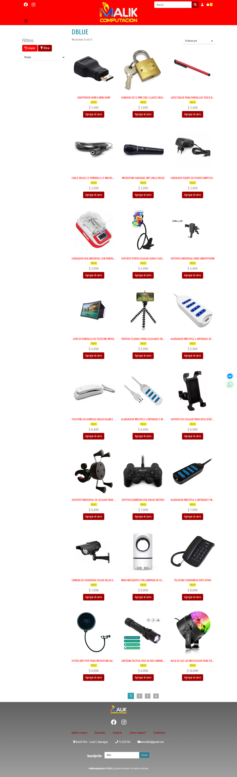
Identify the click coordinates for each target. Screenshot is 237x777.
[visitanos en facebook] (25, 4)
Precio (27, 57)
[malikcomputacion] (118, 12)
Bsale (145, 768)
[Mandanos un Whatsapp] (230, 384)
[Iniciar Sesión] (202, 4)
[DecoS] (118, 709)
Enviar (144, 755)
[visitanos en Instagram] (33, 4)
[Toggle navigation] (26, 21)
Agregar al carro (93, 114)
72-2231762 (124, 742)
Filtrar (46, 48)
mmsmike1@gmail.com (152, 742)
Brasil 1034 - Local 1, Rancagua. (91, 742)
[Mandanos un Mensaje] (230, 376)
